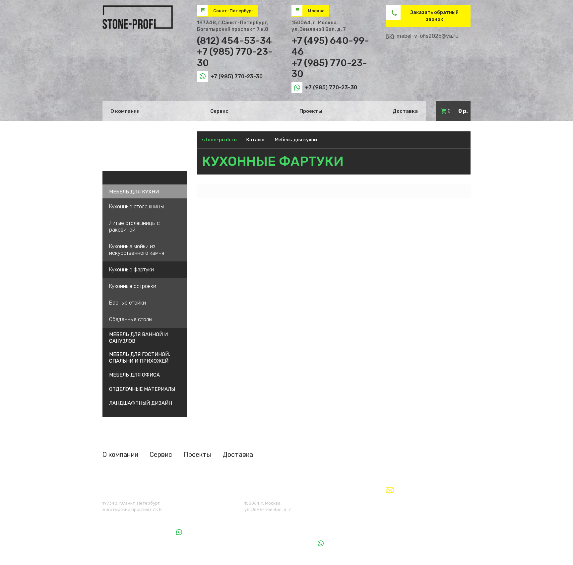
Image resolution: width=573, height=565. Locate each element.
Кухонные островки (132, 286)
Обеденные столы (130, 319)
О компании (125, 111)
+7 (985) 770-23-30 (237, 76)
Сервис (219, 111)
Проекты (310, 111)
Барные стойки (127, 303)
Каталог (255, 140)
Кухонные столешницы (136, 206)
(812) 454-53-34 (234, 40)
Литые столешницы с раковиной (134, 226)
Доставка (405, 111)
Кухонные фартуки (131, 269)
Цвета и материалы (134, 155)
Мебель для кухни (296, 140)
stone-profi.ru (219, 140)
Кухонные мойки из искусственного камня (136, 249)
